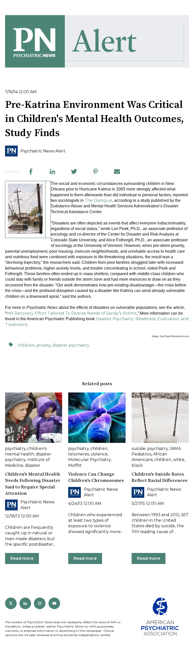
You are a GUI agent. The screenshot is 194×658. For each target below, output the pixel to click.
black (137, 465)
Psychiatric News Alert (42, 151)
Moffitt (75, 465)
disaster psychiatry (70, 345)
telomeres (78, 454)
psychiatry (15, 448)
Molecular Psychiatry (89, 459)
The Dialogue (98, 200)
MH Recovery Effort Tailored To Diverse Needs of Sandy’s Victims (71, 313)
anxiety (43, 345)
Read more (22, 558)
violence (99, 454)
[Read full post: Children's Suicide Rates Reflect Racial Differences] (160, 417)
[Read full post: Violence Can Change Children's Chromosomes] (96, 417)
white (178, 459)
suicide (139, 448)
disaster (32, 465)
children (26, 345)
